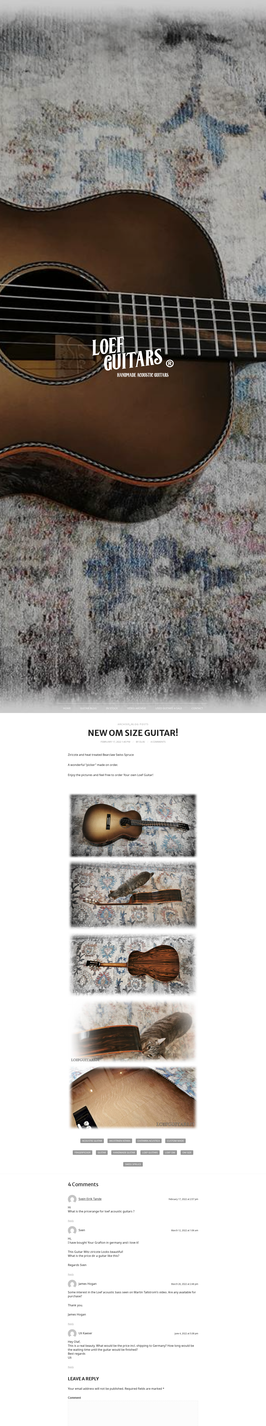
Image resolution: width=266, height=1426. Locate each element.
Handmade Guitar (124, 1152)
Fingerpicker (82, 1152)
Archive (124, 724)
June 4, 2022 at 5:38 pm (186, 1333)
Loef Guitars (150, 1152)
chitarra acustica (149, 1140)
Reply (71, 1220)
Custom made (175, 1140)
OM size (186, 1152)
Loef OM (170, 1152)
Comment (74, 1397)
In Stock (112, 708)
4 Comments (158, 741)
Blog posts (140, 724)
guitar (102, 1152)
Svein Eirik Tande (90, 1199)
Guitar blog (88, 708)
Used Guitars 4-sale (168, 708)
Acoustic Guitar (92, 1140)
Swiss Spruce (133, 1164)
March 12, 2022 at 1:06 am (184, 1230)
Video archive (136, 708)
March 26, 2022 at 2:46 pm (184, 1284)
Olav (142, 741)
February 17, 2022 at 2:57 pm (183, 1199)
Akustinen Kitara (119, 1140)
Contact (197, 708)
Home (67, 708)
